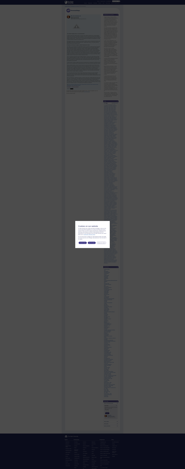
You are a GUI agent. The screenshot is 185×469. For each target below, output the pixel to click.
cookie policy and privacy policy (89, 234)
